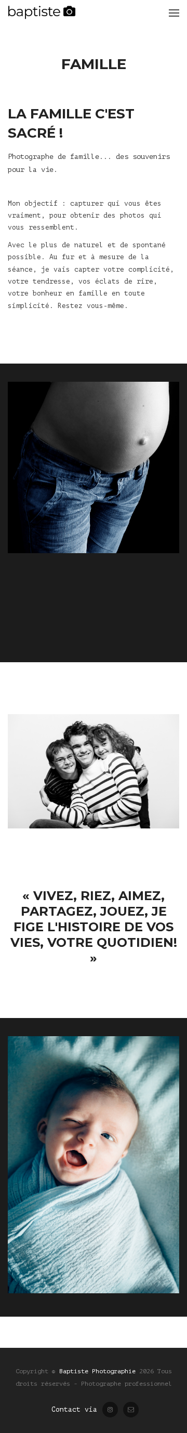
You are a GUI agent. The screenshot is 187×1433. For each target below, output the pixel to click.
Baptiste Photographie (97, 1371)
